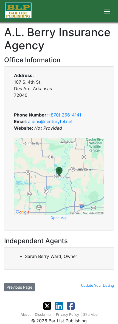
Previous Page (19, 287)
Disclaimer (43, 314)
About (26, 314)
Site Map (90, 314)
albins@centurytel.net (50, 121)
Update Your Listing (97, 285)
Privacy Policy (67, 314)
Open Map (59, 218)
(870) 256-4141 (65, 115)
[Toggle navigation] (107, 11)
